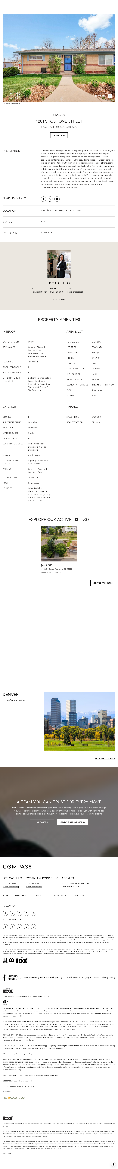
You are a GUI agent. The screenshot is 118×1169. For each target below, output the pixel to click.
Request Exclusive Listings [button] (72, 822)
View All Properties (102, 583)
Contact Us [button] (42, 822)
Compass (57, 935)
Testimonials (59, 896)
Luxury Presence (71, 977)
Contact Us (78, 896)
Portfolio (41, 896)
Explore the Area (105, 758)
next (17, 96)
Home (5, 896)
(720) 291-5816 (56, 292)
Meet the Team (22, 896)
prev (11, 96)
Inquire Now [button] (59, 135)
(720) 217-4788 (32, 883)
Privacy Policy (108, 977)
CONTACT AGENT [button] (57, 299)
